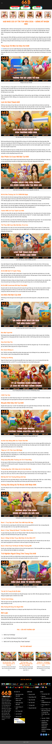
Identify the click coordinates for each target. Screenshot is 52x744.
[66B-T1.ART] (26, 3)
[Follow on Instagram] (44, 734)
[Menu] (2, 3)
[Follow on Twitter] (46, 734)
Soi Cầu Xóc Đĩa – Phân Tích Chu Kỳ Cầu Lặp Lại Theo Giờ (9, 664)
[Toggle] (2, 634)
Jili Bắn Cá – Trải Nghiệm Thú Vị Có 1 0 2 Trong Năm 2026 (43, 664)
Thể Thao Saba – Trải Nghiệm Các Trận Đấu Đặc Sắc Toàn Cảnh (26, 664)
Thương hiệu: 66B (45, 694)
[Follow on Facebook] (41, 734)
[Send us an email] (48, 734)
